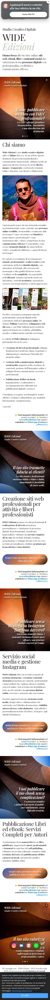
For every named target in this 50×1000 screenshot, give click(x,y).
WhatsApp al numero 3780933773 (38, 423)
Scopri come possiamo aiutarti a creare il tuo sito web (25, 559)
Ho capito (25, 995)
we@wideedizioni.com (29, 419)
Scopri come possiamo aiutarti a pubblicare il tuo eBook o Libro (25, 873)
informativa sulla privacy (22, 991)
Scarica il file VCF (28, 14)
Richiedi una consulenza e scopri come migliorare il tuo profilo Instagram (25, 727)
